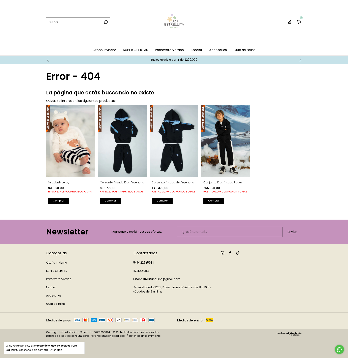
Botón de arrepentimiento (145, 336)
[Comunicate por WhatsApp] (339, 349)
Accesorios (218, 50)
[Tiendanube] (289, 334)
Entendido (56, 349)
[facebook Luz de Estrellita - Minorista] (230, 253)
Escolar (196, 50)
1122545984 (141, 271)
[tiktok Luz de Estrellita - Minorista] (238, 253)
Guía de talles (244, 50)
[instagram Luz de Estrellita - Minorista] (223, 253)
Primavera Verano (169, 50)
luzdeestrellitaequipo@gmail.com (156, 279)
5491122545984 (143, 263)
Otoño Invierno (104, 50)
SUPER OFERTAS (135, 50)
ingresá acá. (117, 336)
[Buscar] (105, 22)
